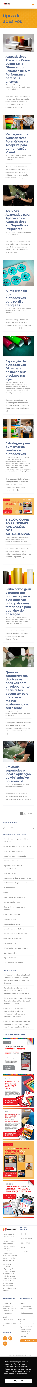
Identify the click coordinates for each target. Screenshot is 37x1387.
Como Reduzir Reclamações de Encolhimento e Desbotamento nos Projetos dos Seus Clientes (17, 1024)
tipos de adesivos (12, 89)
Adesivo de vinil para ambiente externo (17, 840)
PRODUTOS (25, 1243)
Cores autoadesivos (12, 914)
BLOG (23, 1247)
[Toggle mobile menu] (33, 4)
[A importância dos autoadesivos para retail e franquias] (18, 273)
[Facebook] (5, 1338)
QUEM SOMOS (26, 1238)
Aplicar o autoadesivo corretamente (13, 867)
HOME (23, 1234)
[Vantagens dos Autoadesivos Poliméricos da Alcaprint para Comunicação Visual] (18, 122)
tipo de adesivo (21, 155)
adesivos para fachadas (13, 851)
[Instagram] (10, 1338)
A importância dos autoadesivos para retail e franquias (16, 298)
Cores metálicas (10, 919)
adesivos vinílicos (22, 457)
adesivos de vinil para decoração (17, 846)
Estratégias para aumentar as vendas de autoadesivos (18, 448)
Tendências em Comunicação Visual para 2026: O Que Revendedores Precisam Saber (17, 990)
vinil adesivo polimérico (14, 786)
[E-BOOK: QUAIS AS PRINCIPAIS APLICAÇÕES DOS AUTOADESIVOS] (18, 506)
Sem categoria (10, 943)
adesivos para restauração (15, 856)
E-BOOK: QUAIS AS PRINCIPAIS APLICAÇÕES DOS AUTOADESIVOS (18, 527)
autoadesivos (9, 888)
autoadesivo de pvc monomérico (18, 463)
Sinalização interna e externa (16, 948)
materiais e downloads (13, 938)
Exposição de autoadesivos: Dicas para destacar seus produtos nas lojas (16, 370)
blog (18, 85)
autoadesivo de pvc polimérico (17, 465)
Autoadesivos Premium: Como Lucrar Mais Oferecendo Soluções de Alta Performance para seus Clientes (18, 69)
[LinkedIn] (5, 1343)
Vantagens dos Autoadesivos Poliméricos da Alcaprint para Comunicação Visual (17, 143)
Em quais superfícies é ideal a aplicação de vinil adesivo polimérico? (18, 774)
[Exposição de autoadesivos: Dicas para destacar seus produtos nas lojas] (18, 346)
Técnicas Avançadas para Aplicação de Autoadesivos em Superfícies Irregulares (18, 220)
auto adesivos (22, 232)
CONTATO (25, 1252)
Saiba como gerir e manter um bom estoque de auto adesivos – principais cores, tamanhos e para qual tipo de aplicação (18, 601)
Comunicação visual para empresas (18, 470)
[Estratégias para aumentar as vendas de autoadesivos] (18, 428)
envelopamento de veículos (16, 713)
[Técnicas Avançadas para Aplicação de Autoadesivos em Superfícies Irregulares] (18, 195)
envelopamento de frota (14, 929)
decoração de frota (12, 924)
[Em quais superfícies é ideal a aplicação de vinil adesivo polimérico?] (18, 751)
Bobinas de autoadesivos (14, 897)
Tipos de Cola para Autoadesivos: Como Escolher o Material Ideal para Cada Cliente (17, 1001)
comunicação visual (23, 87)
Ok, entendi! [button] (18, 1381)
